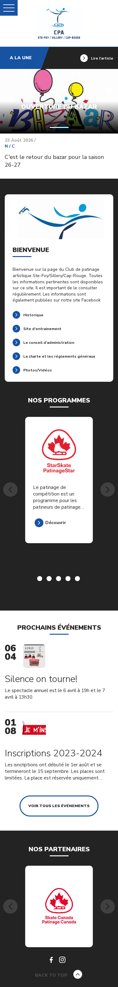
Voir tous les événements (59, 805)
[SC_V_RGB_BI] (59, 906)
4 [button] (68, 579)
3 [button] (59, 579)
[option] (59, 489)
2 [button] (50, 579)
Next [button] (107, 489)
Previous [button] (10, 489)
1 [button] (40, 579)
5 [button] (78, 579)
